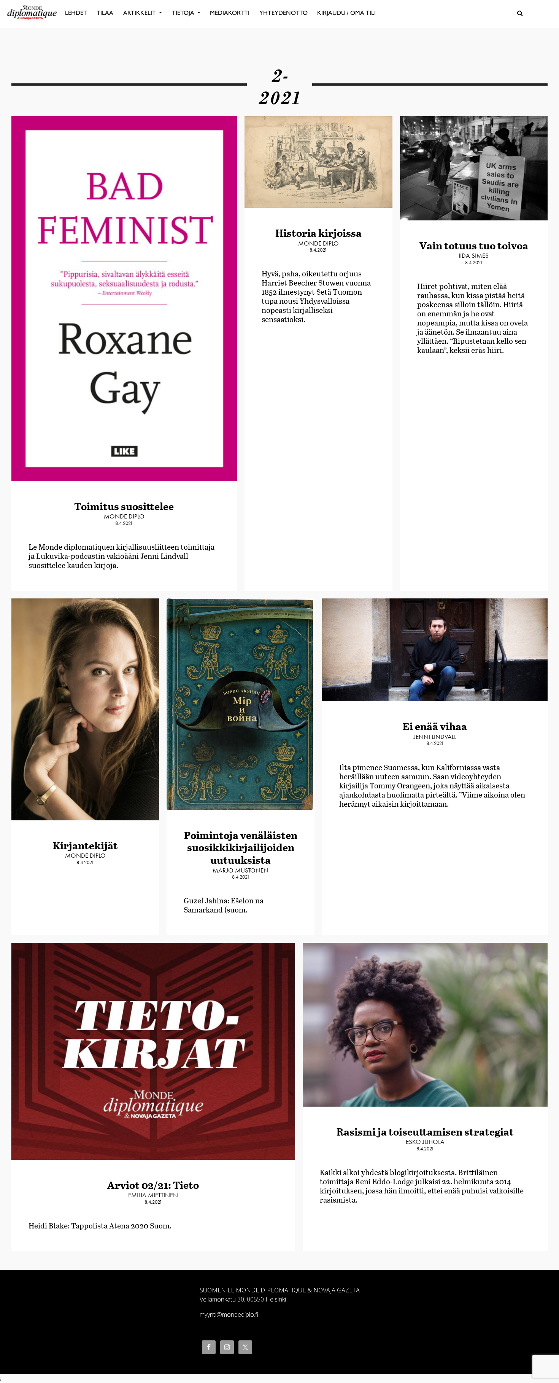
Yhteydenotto (283, 12)
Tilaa (105, 12)
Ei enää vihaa (435, 726)
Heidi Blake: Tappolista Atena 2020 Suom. (100, 1225)
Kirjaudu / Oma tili (346, 12)
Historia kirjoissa (318, 232)
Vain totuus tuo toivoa (473, 245)
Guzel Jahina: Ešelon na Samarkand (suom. (224, 905)
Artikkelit (140, 12)
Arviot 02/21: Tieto (153, 1184)
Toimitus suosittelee (124, 506)
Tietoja (184, 12)
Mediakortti (229, 12)
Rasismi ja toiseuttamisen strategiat (425, 1131)
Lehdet (76, 12)
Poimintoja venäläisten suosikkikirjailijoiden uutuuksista (240, 847)
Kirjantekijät (85, 845)
